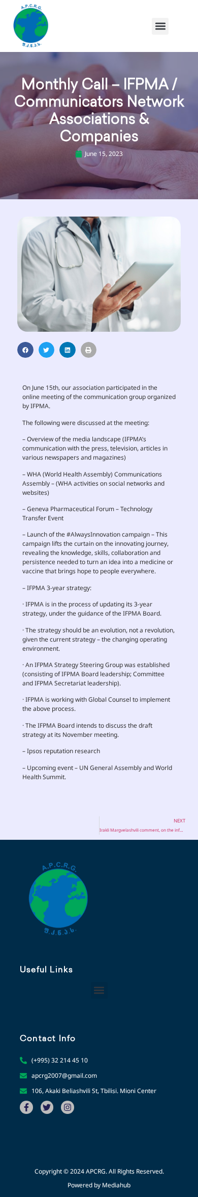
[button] (160, 26)
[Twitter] (47, 1107)
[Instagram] (67, 1107)
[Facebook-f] (26, 1107)
